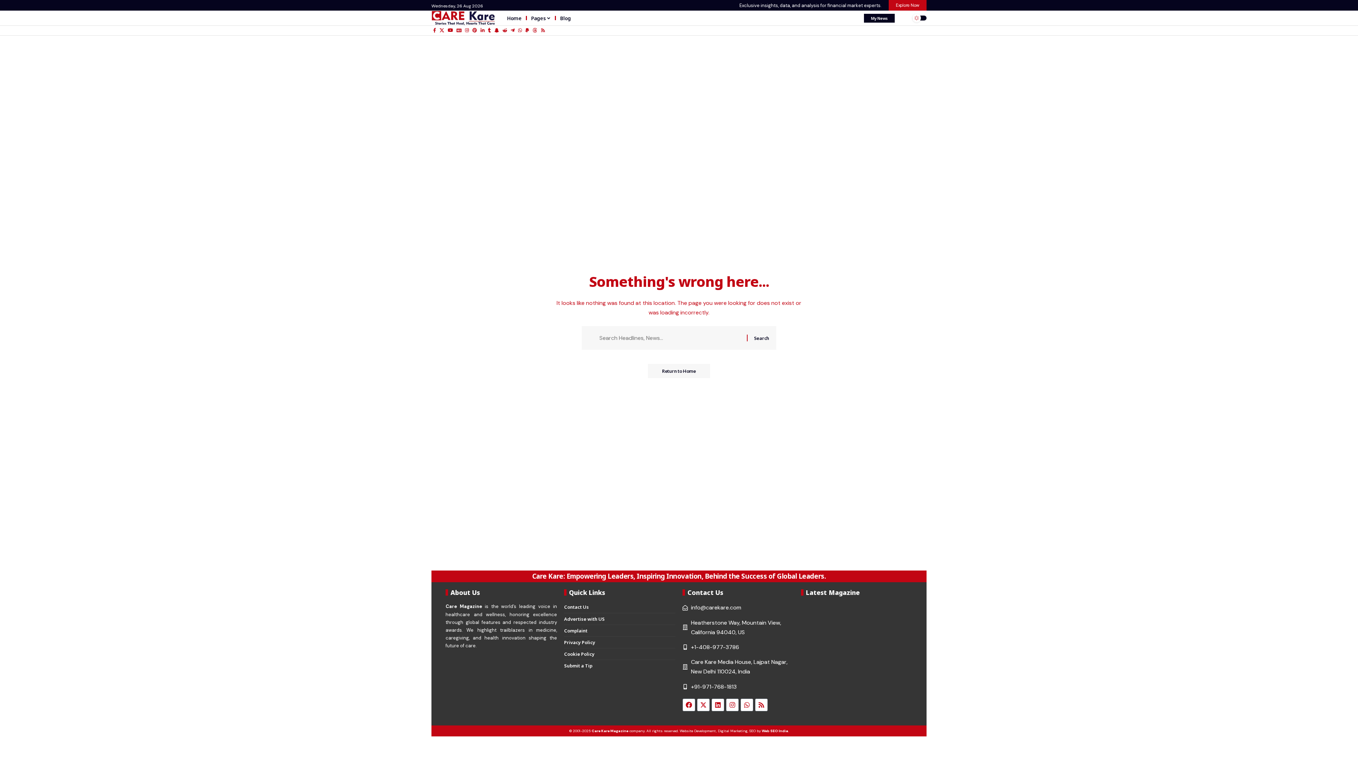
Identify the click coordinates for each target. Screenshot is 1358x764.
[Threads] (535, 30)
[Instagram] (467, 30)
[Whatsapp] (747, 705)
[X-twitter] (703, 705)
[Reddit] (505, 30)
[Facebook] (434, 30)
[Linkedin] (718, 705)
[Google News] (459, 30)
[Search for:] (670, 338)
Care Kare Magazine (609, 731)
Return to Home (679, 371)
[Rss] (543, 30)
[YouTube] (450, 30)
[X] (442, 30)
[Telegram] (512, 30)
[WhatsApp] (520, 30)
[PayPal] (527, 30)
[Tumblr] (489, 30)
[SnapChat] (497, 30)
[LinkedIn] (482, 30)
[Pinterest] (475, 30)
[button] (903, 18)
